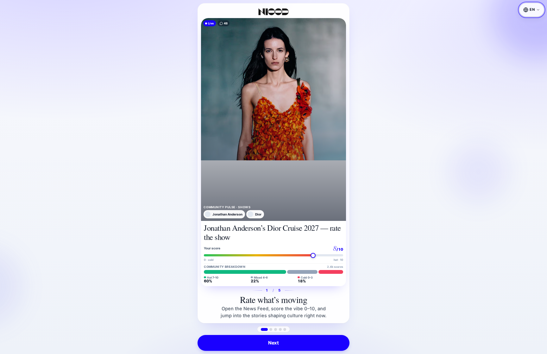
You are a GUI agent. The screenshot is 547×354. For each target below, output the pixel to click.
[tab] (264, 329)
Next (273, 343)
